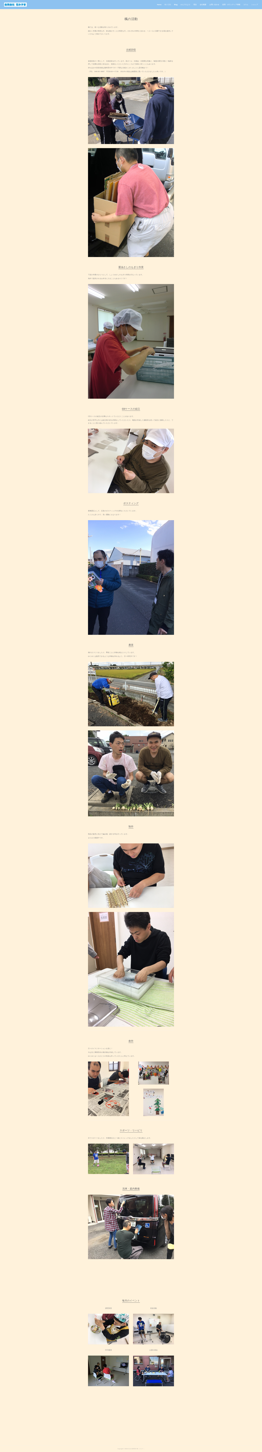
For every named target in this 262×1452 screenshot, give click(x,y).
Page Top (131, 1440)
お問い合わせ (214, 5)
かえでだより (185, 5)
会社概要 (203, 5)
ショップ (254, 5)
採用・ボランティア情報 (231, 5)
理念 (195, 5)
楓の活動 (167, 5)
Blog (175, 5)
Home (159, 5)
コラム (245, 5)
